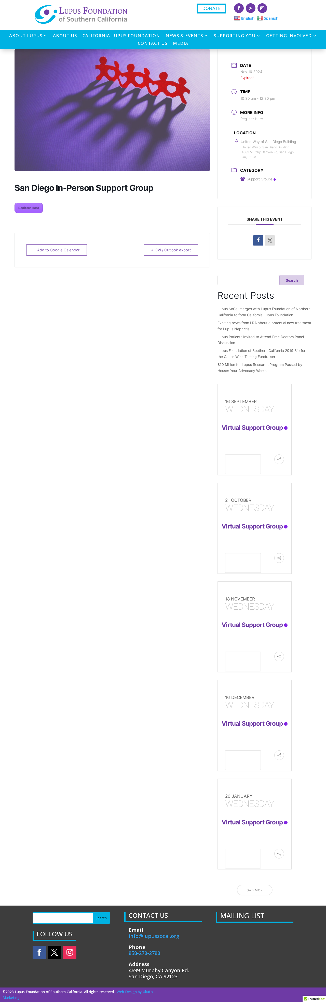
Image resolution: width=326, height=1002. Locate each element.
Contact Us (152, 43)
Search (292, 280)
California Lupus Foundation (121, 36)
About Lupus (25, 36)
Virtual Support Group (252, 427)
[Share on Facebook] (258, 240)
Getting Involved (289, 36)
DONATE (211, 8)
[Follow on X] (250, 8)
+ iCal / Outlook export (171, 250)
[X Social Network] (270, 240)
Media (180, 43)
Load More (254, 890)
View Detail (242, 464)
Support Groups (260, 179)
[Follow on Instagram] (262, 8)
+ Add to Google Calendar (56, 250)
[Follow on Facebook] (239, 8)
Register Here (28, 208)
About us (65, 36)
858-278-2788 (144, 953)
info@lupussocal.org (154, 936)
